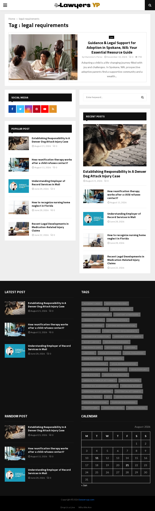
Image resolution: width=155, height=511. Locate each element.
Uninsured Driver (112, 408)
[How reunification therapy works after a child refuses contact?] (19, 164)
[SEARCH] (142, 97)
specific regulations (95, 402)
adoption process (116, 303)
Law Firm (130, 347)
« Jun (84, 485)
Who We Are (84, 507)
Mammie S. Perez (93, 56)
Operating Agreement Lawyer (100, 386)
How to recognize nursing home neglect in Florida (51, 204)
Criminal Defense (93, 325)
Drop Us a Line (67, 507)
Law (111, 37)
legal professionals (95, 364)
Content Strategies (126, 314)
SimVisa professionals (128, 397)
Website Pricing (136, 408)
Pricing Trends (92, 397)
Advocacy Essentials (95, 309)
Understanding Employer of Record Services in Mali (48, 182)
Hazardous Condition (96, 336)
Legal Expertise (92, 358)
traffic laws (91, 408)
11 (96, 458)
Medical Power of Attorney (99, 380)
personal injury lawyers (97, 391)
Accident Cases (92, 303)
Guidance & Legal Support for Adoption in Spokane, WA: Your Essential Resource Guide (112, 47)
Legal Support (139, 369)
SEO (108, 397)
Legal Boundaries (109, 353)
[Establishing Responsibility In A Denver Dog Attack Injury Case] (19, 143)
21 (127, 465)
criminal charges (93, 320)
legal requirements (95, 369)
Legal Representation (124, 364)
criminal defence (117, 320)
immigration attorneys (127, 336)
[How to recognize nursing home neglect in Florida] (19, 207)
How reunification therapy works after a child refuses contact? (52, 161)
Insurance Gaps (92, 347)
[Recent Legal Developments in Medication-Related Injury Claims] (19, 229)
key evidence (113, 347)
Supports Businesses (123, 402)
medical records (130, 380)
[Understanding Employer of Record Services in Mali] (19, 186)
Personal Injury (131, 386)
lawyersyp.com (86, 499)
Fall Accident (91, 331)
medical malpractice (115, 375)
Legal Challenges (134, 353)
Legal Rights (118, 369)
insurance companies (116, 342)
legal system (91, 375)
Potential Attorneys (129, 391)
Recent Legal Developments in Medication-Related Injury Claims (50, 227)
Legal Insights (114, 358)
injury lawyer (91, 342)
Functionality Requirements (120, 331)
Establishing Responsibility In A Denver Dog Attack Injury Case (51, 139)
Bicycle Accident (121, 309)
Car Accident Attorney (97, 314)
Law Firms (89, 353)
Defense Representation (121, 325)
